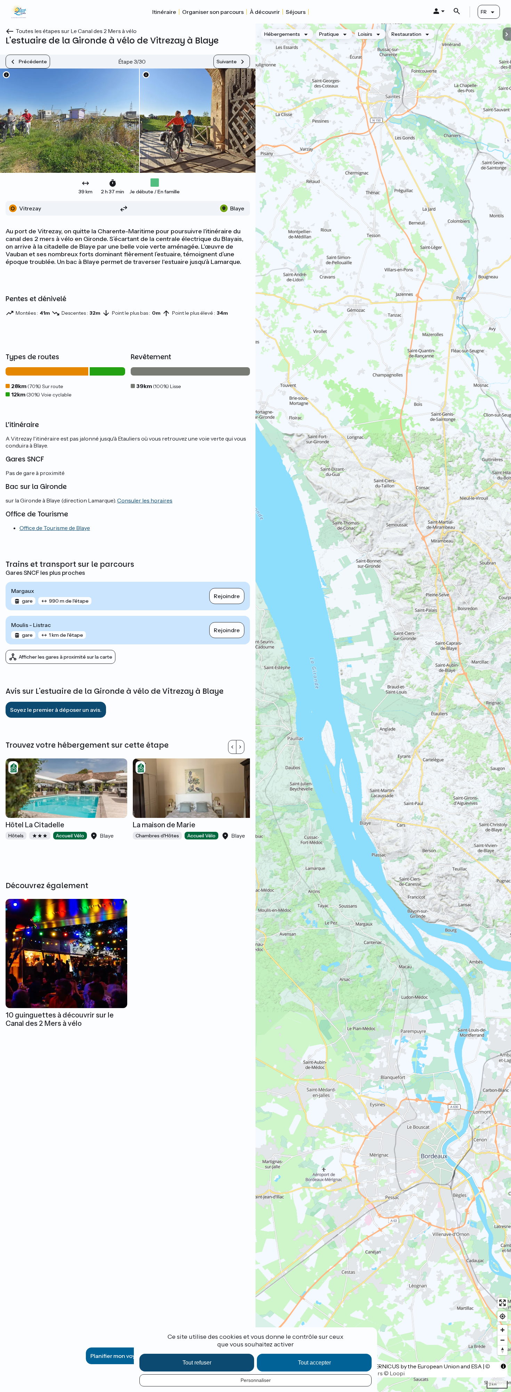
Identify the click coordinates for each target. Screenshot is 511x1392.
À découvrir (265, 11)
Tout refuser (196, 1363)
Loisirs (365, 34)
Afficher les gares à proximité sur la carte (65, 657)
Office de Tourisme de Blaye (54, 527)
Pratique (329, 34)
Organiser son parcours (213, 11)
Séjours (296, 11)
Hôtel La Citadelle (35, 825)
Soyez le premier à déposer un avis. (56, 709)
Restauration (406, 34)
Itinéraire (164, 11)
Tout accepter (314, 1363)
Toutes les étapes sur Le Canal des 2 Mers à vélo (76, 30)
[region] (383, 708)
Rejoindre (227, 596)
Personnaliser (256, 1380)
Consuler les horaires (144, 500)
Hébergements (282, 34)
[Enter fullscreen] (502, 1303)
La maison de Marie (164, 825)
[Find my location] (502, 1316)
